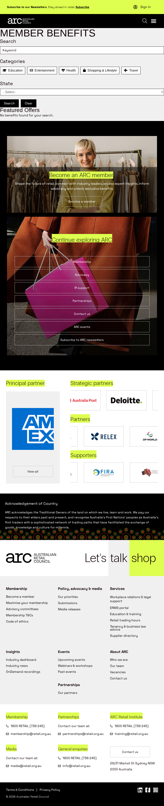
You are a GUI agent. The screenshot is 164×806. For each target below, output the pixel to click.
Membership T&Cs (19, 615)
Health (70, 70)
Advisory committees (22, 609)
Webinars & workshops (75, 666)
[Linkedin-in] (140, 790)
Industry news (17, 666)
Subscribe (82, 7)
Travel (133, 70)
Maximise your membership (27, 603)
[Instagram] (155, 790)
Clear (28, 103)
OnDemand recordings (23, 672)
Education (15, 70)
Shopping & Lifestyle (101, 70)
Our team (117, 666)
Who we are (119, 660)
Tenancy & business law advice (128, 628)
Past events (67, 672)
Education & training (125, 614)
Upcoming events (71, 660)
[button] (153, 21)
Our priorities (68, 597)
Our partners (67, 693)
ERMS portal (119, 608)
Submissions (67, 603)
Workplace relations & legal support (130, 599)
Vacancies (118, 672)
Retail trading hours (125, 620)
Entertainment (43, 70)
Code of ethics (17, 621)
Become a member (20, 596)
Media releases (69, 609)
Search (9, 103)
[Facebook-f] (147, 790)
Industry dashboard (21, 660)
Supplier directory (124, 636)
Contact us (118, 678)
